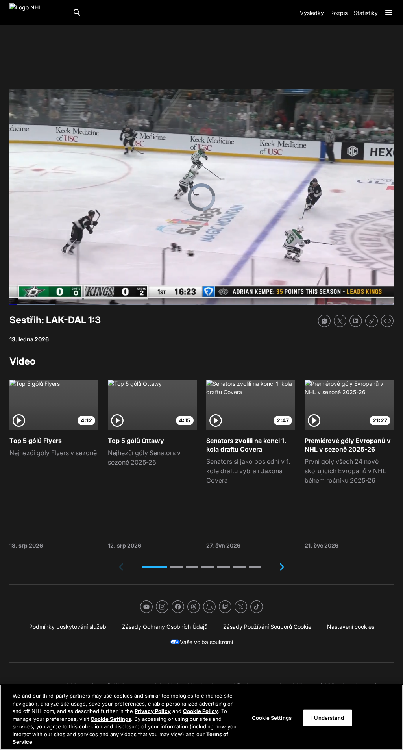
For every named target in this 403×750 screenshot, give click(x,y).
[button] (154, 567)
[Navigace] (389, 12)
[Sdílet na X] (340, 321)
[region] (201, 717)
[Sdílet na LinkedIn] (355, 321)
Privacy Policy (153, 711)
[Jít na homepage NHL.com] (37, 12)
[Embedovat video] (387, 321)
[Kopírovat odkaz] (371, 321)
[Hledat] (77, 12)
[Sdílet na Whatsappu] (324, 321)
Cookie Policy (200, 711)
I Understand (327, 717)
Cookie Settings (111, 719)
